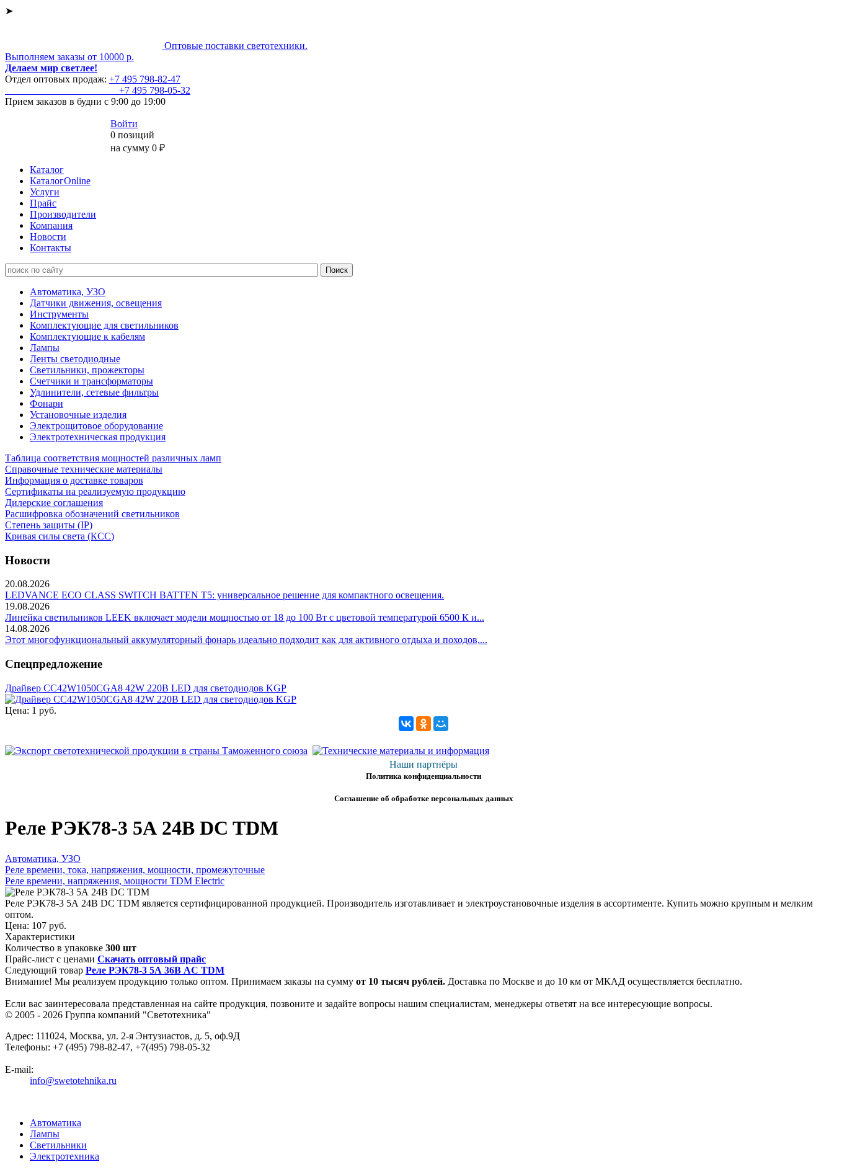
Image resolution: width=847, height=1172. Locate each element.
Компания (51, 225)
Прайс (43, 203)
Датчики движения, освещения (96, 303)
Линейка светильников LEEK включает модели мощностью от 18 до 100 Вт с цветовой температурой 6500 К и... (244, 617)
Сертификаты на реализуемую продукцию (95, 491)
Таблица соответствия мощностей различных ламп (113, 458)
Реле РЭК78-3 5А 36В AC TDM (155, 970)
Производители (63, 214)
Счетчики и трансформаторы (91, 381)
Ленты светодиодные (75, 358)
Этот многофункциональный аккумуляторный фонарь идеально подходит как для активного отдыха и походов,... (246, 639)
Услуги (45, 192)
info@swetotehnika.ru (73, 1080)
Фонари (46, 403)
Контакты (50, 247)
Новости (48, 236)
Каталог (47, 169)
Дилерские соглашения (54, 502)
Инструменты (59, 314)
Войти (124, 123)
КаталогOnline (60, 180)
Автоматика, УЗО (67, 291)
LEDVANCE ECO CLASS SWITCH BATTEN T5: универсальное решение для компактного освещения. (224, 595)
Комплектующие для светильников (104, 325)
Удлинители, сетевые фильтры (94, 392)
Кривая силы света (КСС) (59, 536)
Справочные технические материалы (83, 469)
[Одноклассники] (423, 723)
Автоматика (55, 1122)
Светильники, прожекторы (87, 370)
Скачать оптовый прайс (151, 959)
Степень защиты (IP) (48, 525)
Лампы (45, 347)
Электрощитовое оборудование (96, 425)
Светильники (58, 1145)
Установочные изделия (78, 414)
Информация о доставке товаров (74, 480)
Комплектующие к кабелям (87, 336)
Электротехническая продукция (98, 437)
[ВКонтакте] (406, 723)
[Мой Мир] (440, 723)
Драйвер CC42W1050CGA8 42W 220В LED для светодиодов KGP (145, 688)
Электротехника (64, 1156)
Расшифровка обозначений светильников (92, 513)
